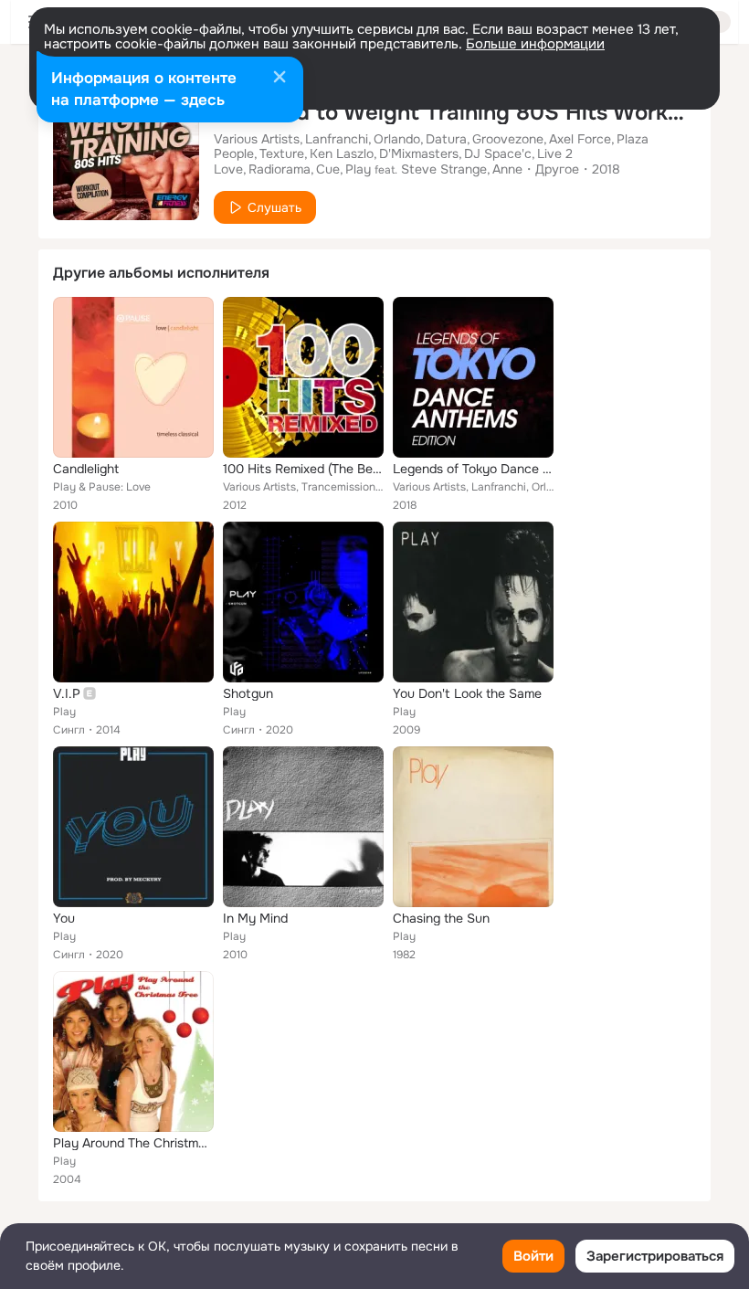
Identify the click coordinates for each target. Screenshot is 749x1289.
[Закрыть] (279, 79)
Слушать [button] (274, 207)
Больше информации (535, 44)
